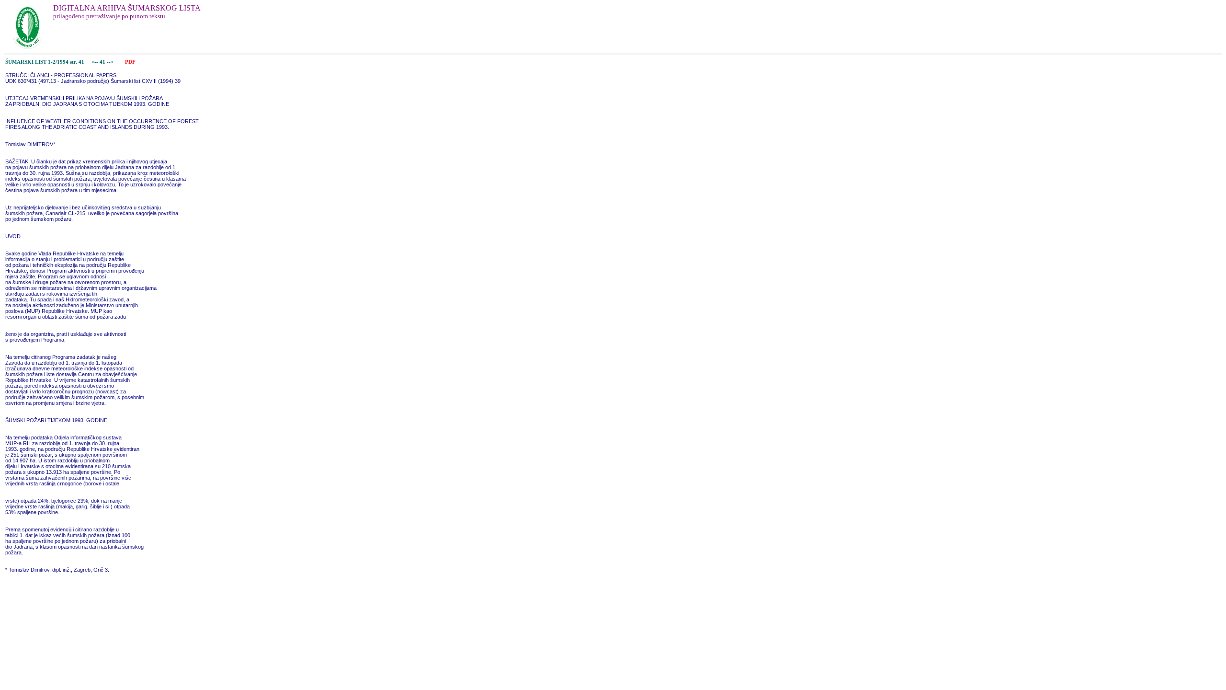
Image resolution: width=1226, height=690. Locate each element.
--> (111, 62)
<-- (95, 62)
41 (103, 62)
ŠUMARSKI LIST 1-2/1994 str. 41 (44, 62)
